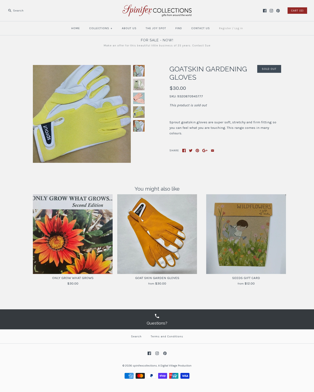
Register (225, 28)
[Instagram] (271, 10)
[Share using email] (212, 150)
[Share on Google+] (205, 150)
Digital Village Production (175, 365)
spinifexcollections (145, 365)
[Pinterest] (278, 10)
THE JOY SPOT (156, 28)
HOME (75, 28)
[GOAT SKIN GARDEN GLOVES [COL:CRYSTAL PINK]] (139, 98)
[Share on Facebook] (184, 150)
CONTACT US (200, 28)
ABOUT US (129, 28)
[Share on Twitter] (190, 150)
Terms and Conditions (167, 336)
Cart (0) (297, 10)
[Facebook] (264, 10)
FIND (178, 28)
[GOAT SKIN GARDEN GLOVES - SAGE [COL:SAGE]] (139, 70)
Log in (238, 28)
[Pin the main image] (197, 150)
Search (136, 336)
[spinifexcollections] (157, 7)
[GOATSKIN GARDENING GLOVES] (82, 68)
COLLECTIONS (100, 28)
